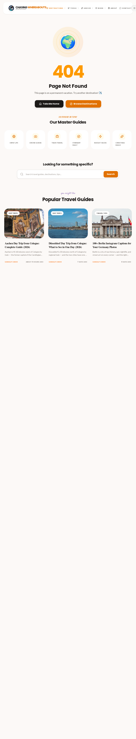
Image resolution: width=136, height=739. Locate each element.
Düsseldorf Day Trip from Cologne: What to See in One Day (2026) (68, 245)
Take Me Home (51, 103)
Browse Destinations (85, 103)
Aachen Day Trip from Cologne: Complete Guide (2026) (22, 245)
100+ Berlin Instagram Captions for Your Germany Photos (112, 245)
